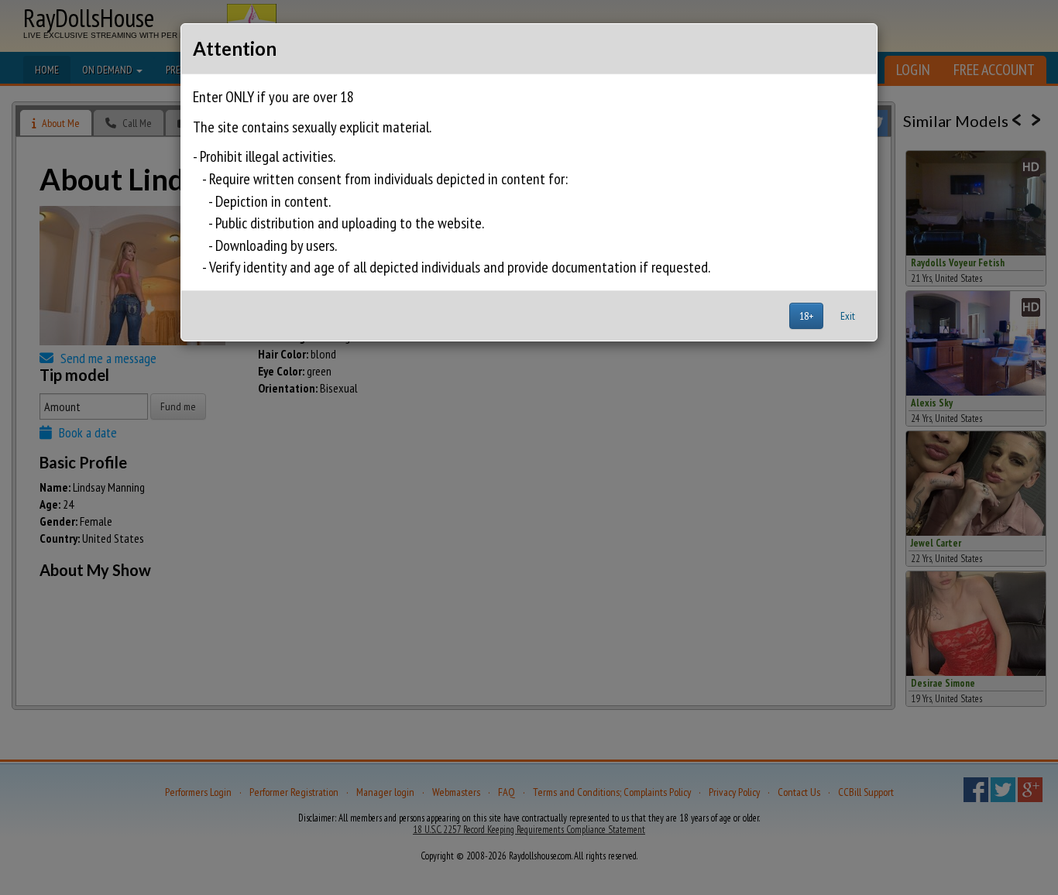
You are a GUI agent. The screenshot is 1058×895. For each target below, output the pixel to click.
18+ (806, 316)
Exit (847, 316)
